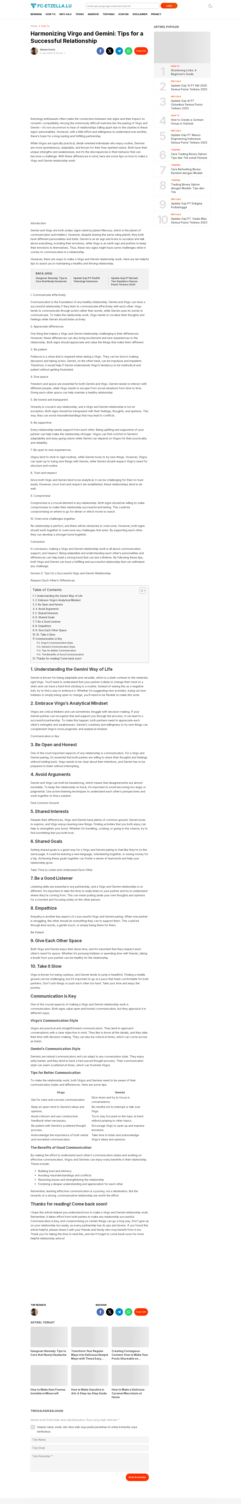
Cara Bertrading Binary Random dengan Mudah (187, 171)
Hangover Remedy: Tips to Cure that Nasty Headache (51, 280)
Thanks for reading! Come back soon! (59, 658)
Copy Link (141, 51)
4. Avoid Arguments (47, 608)
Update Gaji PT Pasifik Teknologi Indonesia (86, 280)
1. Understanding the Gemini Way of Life (58, 595)
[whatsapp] (128, 51)
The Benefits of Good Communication (63, 654)
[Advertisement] (90, 87)
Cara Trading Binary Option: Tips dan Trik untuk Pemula (189, 155)
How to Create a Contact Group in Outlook (187, 121)
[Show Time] (64, 53)
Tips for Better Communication (59, 650)
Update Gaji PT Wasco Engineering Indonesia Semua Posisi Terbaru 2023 (189, 138)
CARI (169, 6)
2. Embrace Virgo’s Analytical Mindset (58, 600)
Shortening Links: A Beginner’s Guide (183, 72)
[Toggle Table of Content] (141, 590)
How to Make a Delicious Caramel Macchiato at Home (128, 1393)
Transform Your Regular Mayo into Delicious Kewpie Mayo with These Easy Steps (89, 1356)
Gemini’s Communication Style (58, 646)
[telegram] (119, 51)
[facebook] (100, 51)
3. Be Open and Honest (49, 604)
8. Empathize (43, 625)
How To (45, 26)
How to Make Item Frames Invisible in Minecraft (48, 1391)
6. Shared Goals (45, 617)
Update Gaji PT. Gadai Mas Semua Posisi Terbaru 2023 (189, 220)
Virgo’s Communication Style (57, 642)
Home (34, 26)
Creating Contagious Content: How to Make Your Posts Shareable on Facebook (130, 1356)
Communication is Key (49, 638)
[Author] (34, 51)
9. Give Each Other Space (51, 630)
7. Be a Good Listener (48, 621)
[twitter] (110, 51)
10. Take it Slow (45, 634)
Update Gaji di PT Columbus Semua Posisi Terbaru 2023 (187, 104)
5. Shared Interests (46, 613)
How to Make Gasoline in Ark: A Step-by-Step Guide (89, 1391)
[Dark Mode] (210, 6)
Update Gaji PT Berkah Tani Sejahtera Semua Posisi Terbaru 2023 (124, 281)
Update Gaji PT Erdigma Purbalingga (186, 205)
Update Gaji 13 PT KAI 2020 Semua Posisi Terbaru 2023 (189, 87)
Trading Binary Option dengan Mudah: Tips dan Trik (187, 188)
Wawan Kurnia (47, 49)
